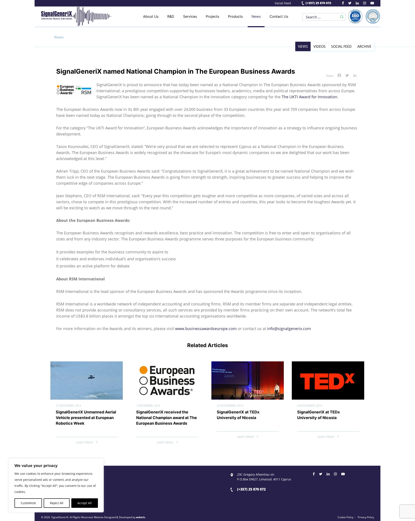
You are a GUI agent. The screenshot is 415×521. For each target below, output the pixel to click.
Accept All (84, 503)
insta (364, 3)
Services (190, 16)
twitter (349, 3)
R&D (170, 16)
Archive (364, 46)
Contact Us (279, 16)
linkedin (357, 3)
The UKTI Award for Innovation (309, 96)
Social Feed (283, 3)
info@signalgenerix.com (289, 328)
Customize (28, 503)
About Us (150, 16)
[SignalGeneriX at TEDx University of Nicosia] (247, 364)
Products (235, 16)
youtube (372, 3)
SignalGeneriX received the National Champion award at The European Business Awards (166, 418)
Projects (212, 16)
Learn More (84, 442)
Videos (319, 46)
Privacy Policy (366, 517)
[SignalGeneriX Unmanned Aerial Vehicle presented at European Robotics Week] (86, 364)
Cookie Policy (345, 517)
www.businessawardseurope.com (206, 328)
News (256, 16)
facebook (343, 3)
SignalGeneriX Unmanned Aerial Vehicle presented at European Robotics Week (86, 418)
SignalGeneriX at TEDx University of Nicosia (238, 415)
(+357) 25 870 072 (318, 3)
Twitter (320, 474)
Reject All (56, 503)
